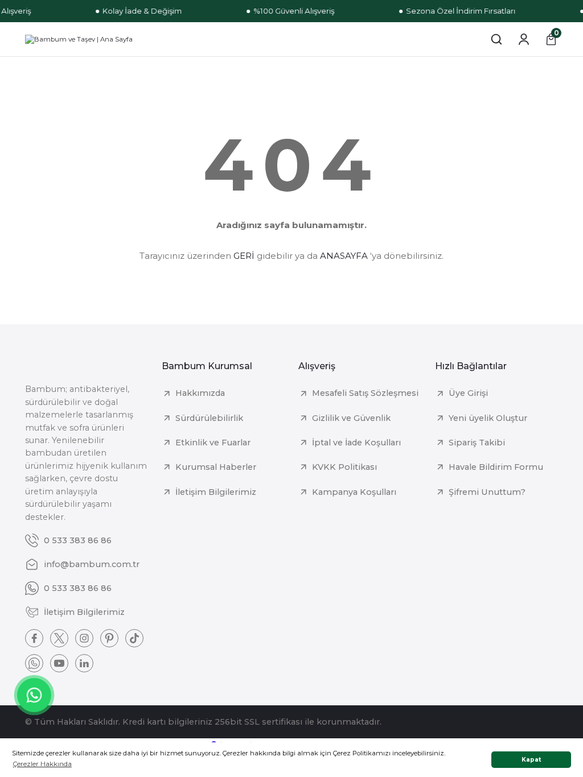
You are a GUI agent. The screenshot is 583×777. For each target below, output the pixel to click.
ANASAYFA (344, 255)
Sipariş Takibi (477, 442)
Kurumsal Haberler (215, 467)
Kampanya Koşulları (354, 492)
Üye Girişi (468, 393)
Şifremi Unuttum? (487, 492)
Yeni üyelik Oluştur (488, 418)
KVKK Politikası (344, 467)
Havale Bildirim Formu (496, 467)
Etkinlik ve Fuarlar (213, 442)
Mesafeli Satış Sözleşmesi (365, 393)
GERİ (243, 255)
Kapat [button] (531, 759)
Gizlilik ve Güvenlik (351, 418)
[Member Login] (524, 39)
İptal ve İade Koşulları (356, 442)
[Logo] (79, 39)
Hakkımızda (200, 393)
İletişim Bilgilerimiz (215, 492)
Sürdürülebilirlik (209, 418)
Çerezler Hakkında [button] (42, 764)
